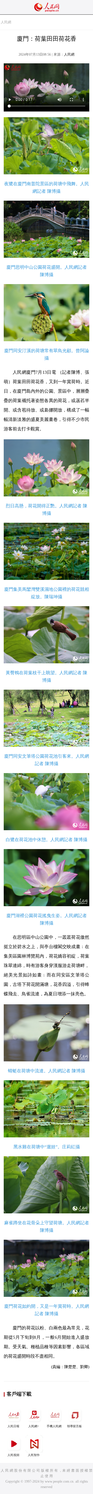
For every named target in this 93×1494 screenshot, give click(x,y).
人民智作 (34, 1455)
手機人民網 (54, 1426)
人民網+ (33, 1426)
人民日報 (13, 1426)
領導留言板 (74, 1426)
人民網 (6, 22)
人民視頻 (13, 1455)
